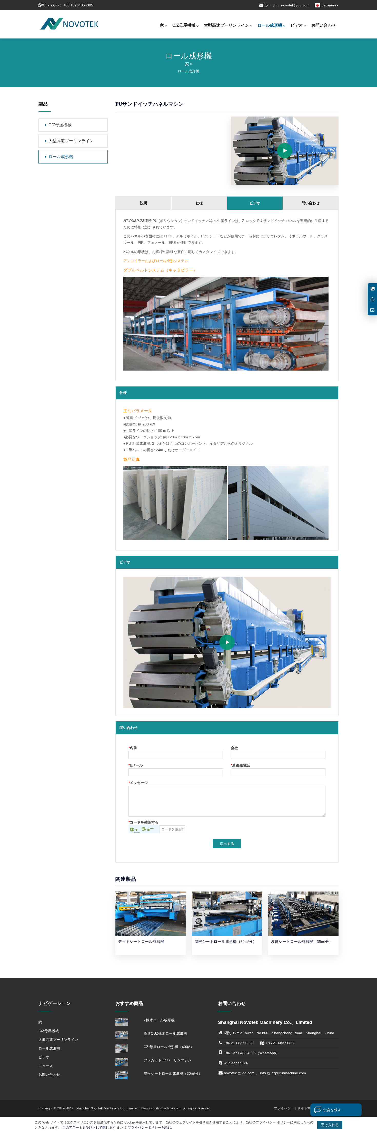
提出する (227, 843)
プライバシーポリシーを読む (149, 1127)
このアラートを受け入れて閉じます (89, 1127)
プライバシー (284, 1108)
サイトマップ (307, 1108)
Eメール (135, 765)
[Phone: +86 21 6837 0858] (372, 288)
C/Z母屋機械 (183, 25)
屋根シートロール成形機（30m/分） (173, 1073)
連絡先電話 (240, 765)
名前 (132, 748)
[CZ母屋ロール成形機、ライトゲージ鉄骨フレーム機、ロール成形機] (69, 23)
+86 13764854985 (78, 5)
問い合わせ (311, 203)
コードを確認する (143, 822)
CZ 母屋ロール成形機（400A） (169, 1047)
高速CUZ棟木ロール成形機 (165, 1033)
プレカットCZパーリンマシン (168, 1060)
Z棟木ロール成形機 (159, 1020)
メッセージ (138, 783)
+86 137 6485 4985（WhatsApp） (252, 1053)
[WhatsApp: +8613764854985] (372, 299)
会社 (234, 748)
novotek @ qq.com (239, 1073)
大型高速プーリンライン (226, 25)
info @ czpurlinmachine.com (283, 1073)
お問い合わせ (323, 25)
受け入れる (330, 1125)
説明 (143, 203)
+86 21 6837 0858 (239, 1043)
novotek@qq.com (295, 5)
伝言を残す (332, 1110)
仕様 (199, 203)
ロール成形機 (269, 25)
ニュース (45, 1066)
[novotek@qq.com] (372, 310)
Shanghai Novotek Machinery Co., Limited (107, 1108)
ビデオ (297, 25)
